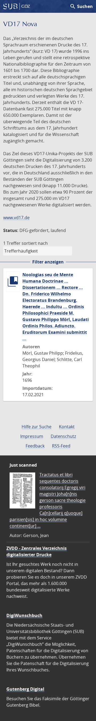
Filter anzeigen (48, 262)
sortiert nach (35, 243)
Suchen (81, 6)
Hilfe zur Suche (36, 427)
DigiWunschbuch (24, 615)
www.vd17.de (16, 218)
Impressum (31, 436)
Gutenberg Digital (25, 689)
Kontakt (67, 427)
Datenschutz (63, 436)
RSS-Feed (61, 446)
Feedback (35, 446)
